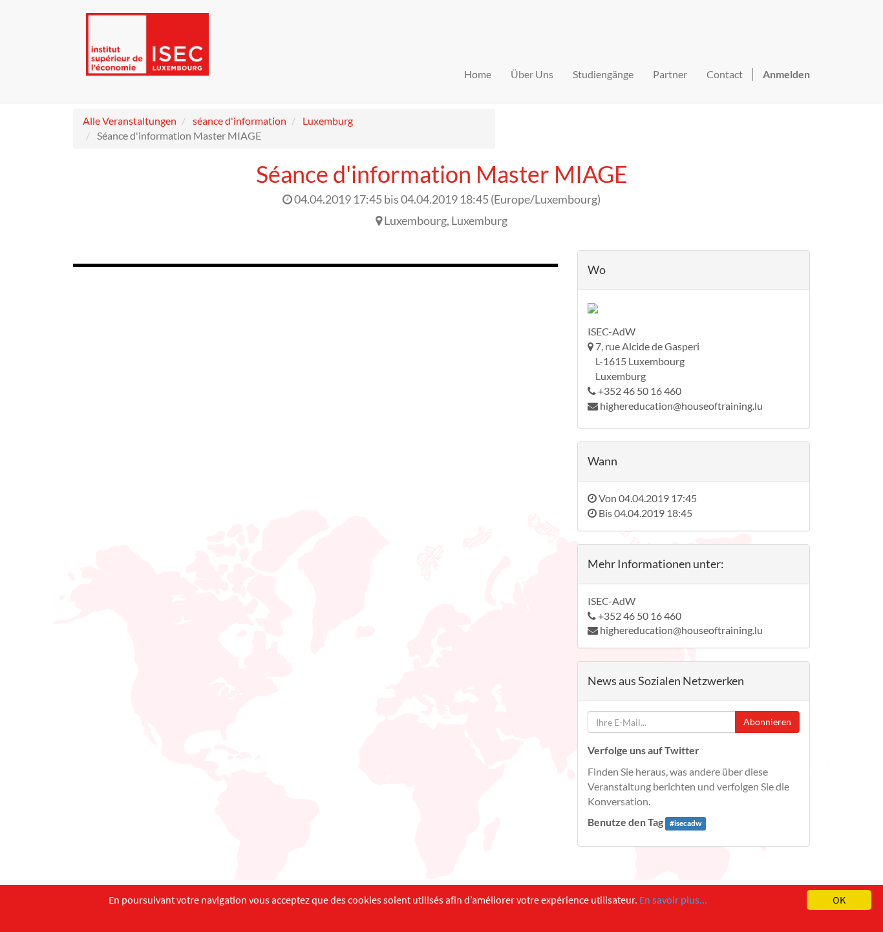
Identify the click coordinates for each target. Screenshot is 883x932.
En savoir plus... (673, 899)
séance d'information (239, 120)
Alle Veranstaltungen (129, 120)
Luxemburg (328, 120)
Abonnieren (767, 721)
